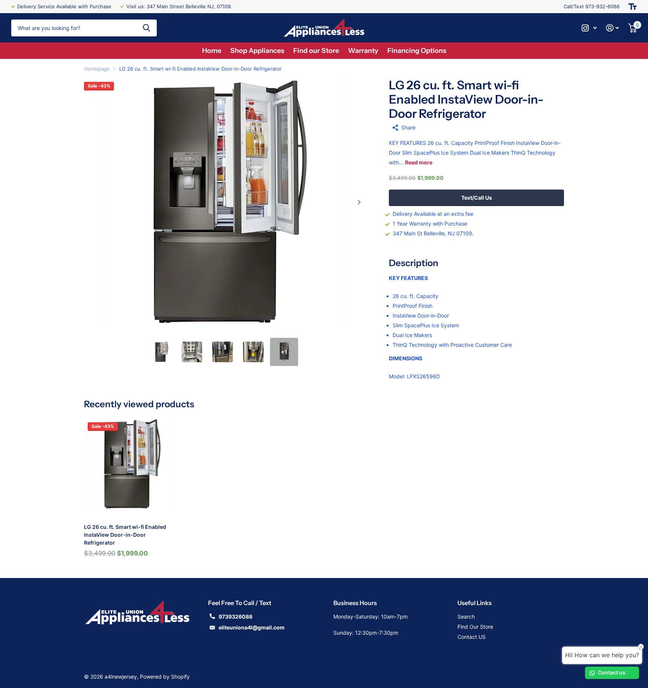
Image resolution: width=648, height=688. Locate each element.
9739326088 (235, 616)
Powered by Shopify (165, 676)
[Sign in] (612, 28)
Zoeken (146, 28)
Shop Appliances (257, 50)
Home (211, 50)
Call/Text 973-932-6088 (592, 6)
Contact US (472, 637)
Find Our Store (475, 626)
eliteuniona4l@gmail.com (252, 627)
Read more (418, 162)
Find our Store (316, 50)
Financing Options (416, 50)
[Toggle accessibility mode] (632, 6)
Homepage (97, 69)
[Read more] (589, 28)
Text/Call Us (476, 197)
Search (466, 616)
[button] (359, 202)
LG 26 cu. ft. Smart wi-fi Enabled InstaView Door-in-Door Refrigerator (125, 535)
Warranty (363, 50)
